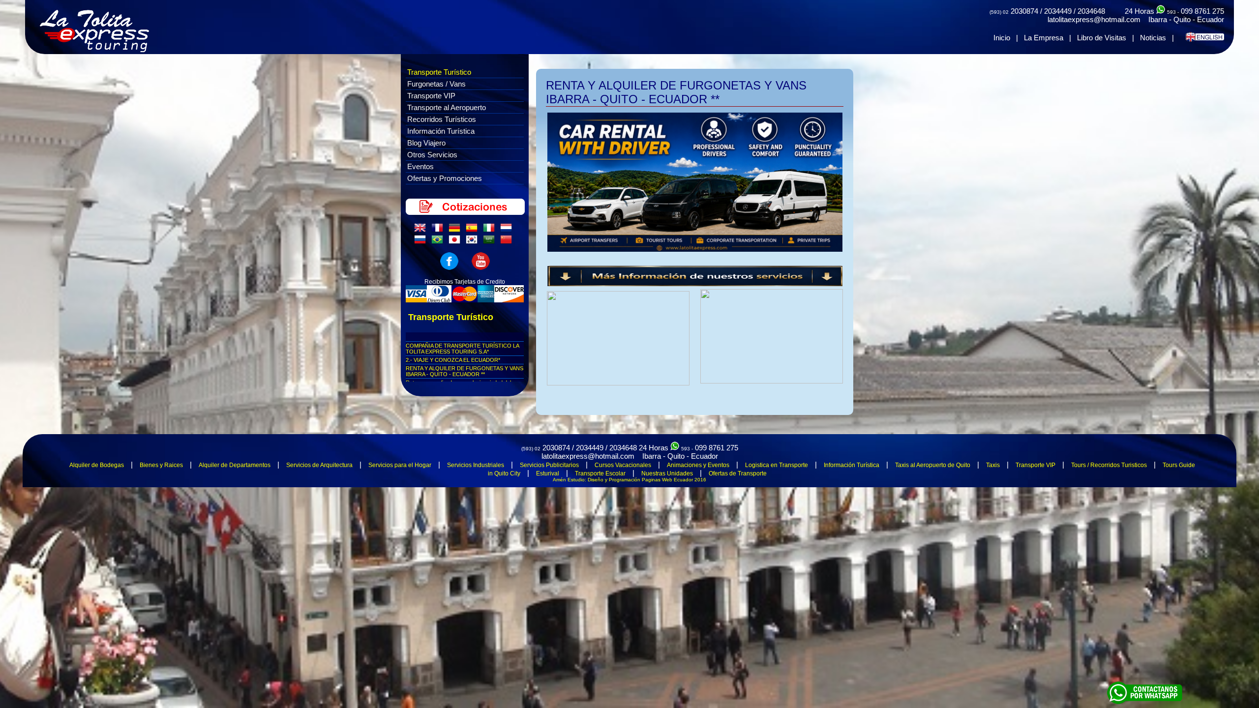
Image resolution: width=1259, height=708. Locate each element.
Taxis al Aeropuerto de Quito (932, 465)
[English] (422, 230)
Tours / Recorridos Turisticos (1109, 465)
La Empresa (1043, 37)
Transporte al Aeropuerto (446, 107)
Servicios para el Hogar (399, 465)
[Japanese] (456, 241)
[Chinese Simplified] (508, 241)
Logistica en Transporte (776, 465)
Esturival (547, 473)
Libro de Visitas (1101, 37)
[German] (456, 230)
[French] (439, 230)
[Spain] (473, 230)
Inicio (1001, 37)
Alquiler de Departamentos (234, 465)
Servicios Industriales (475, 465)
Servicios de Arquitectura (319, 465)
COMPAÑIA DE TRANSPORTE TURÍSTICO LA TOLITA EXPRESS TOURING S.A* (462, 348)
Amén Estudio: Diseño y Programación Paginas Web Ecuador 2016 (629, 479)
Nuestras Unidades (667, 473)
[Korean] (473, 241)
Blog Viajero (426, 143)
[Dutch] (508, 230)
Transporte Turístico (439, 72)
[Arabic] (491, 241)
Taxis (993, 465)
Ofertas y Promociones (444, 178)
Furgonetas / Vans (436, 84)
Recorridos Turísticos (441, 119)
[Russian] (422, 241)
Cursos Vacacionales (623, 465)
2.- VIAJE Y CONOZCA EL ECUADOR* (453, 360)
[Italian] (491, 230)
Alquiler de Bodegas (96, 465)
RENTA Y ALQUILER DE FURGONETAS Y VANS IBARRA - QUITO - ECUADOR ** (464, 371)
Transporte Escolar (600, 473)
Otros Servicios (432, 154)
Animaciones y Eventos (698, 465)
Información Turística (441, 131)
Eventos (420, 166)
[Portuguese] (439, 241)
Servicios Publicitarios (549, 465)
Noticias (1153, 37)
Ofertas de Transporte (738, 473)
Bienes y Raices (161, 465)
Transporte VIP (431, 95)
